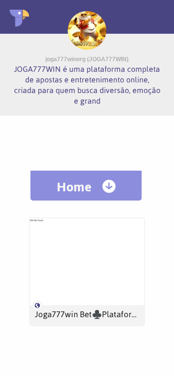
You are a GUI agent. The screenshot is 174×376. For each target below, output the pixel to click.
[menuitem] (86, 186)
